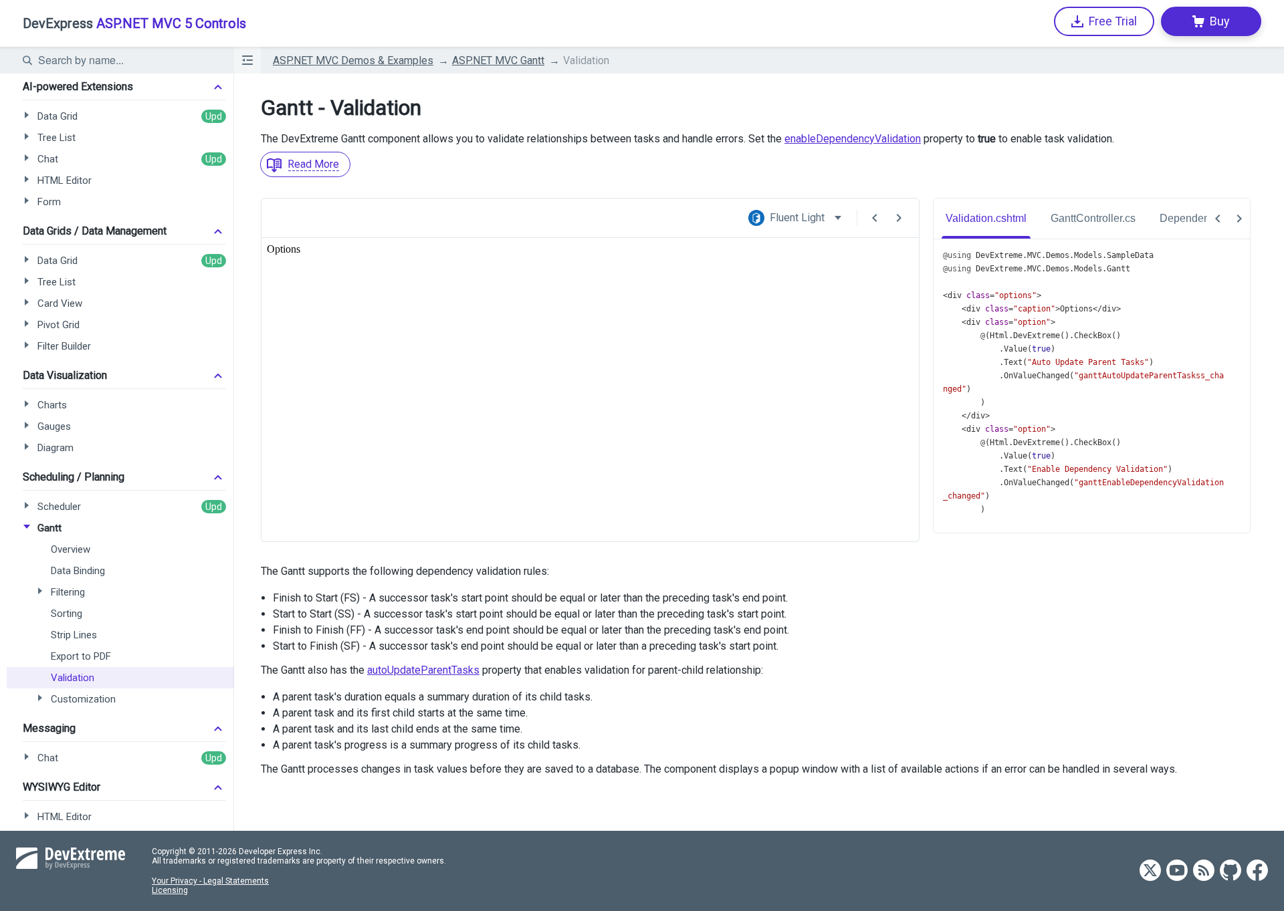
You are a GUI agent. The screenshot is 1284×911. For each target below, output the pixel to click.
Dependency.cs (1196, 218)
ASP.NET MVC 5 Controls (134, 23)
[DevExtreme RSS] (1203, 871)
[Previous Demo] (875, 218)
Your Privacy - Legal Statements (210, 881)
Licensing (170, 890)
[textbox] (127, 60)
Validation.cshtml (986, 218)
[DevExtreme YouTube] (1177, 871)
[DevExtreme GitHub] (1230, 871)
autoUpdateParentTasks (423, 670)
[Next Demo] (899, 218)
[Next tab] (1239, 219)
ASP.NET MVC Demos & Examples (353, 60)
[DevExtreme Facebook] (1257, 871)
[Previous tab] (1217, 219)
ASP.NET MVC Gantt (498, 60)
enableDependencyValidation (852, 138)
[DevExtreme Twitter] (1150, 871)
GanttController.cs (1093, 218)
